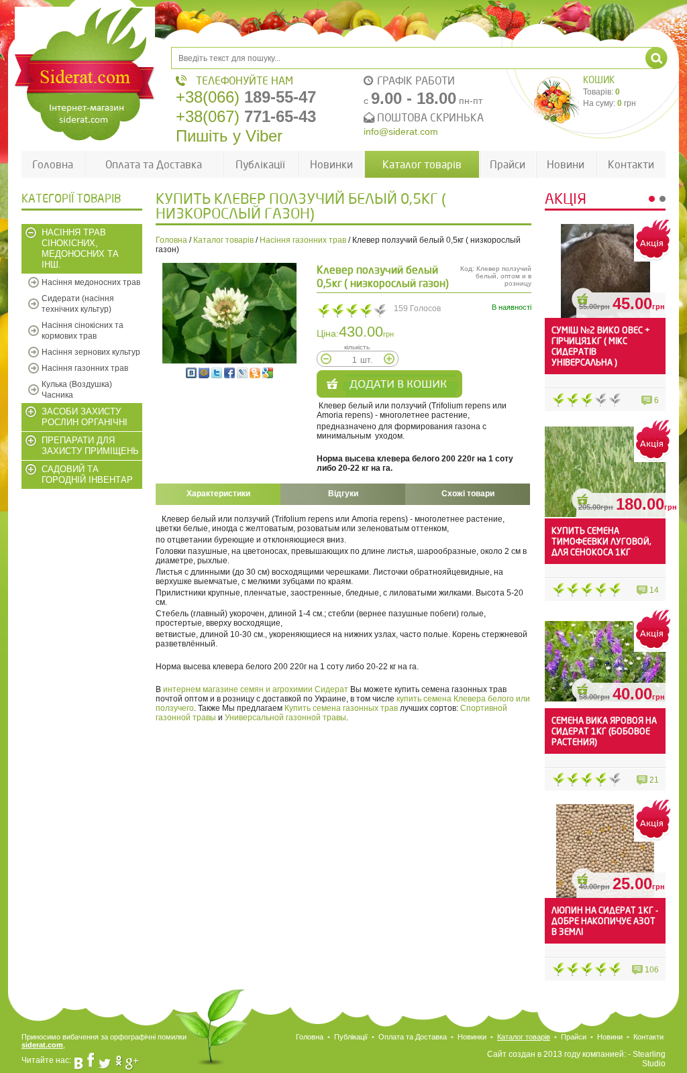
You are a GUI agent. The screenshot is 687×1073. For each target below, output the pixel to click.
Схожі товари (467, 493)
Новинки (331, 164)
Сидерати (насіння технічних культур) (78, 304)
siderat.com (42, 1045)
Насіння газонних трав (85, 368)
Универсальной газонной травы (285, 717)
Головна (52, 164)
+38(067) (246, 116)
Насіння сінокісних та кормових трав (82, 331)
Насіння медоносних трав (91, 282)
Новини (565, 164)
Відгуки (343, 493)
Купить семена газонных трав (341, 708)
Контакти (631, 164)
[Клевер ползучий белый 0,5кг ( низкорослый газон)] (229, 313)
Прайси (507, 164)
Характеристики (218, 493)
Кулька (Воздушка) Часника (77, 390)
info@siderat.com (401, 131)
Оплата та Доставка (153, 164)
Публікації (260, 164)
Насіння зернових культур (91, 352)
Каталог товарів (422, 164)
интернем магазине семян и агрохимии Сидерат (255, 689)
